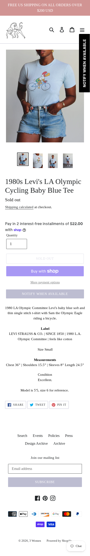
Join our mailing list (45, 458)
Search (22, 436)
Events (38, 436)
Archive (59, 443)
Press (69, 436)
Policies (54, 436)
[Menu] (82, 29)
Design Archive (36, 443)
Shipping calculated (19, 207)
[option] (22, 159)
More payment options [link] (45, 282)
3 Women (35, 540)
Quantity (12, 235)
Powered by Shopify (59, 540)
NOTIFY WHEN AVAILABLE (45, 294)
